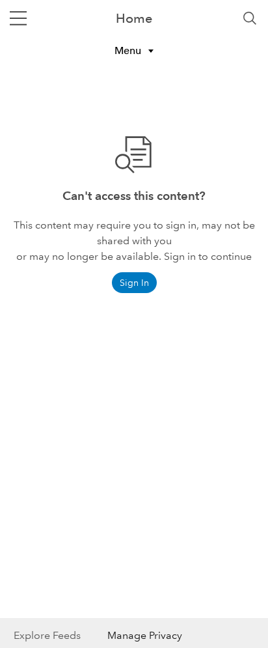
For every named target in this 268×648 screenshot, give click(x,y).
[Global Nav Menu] (18, 18)
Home (134, 18)
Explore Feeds (47, 635)
